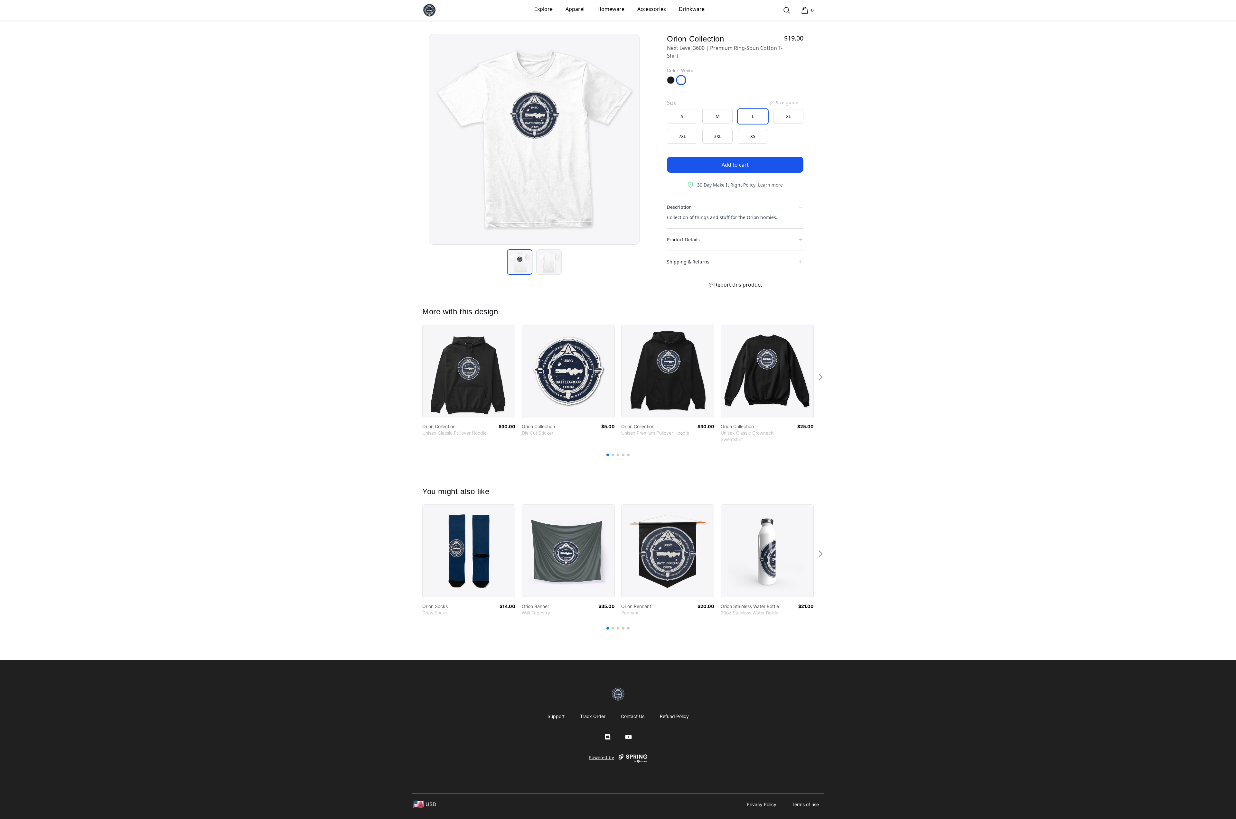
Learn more (770, 185)
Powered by (601, 757)
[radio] (682, 116)
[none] (783, 102)
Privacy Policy (761, 804)
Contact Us (632, 716)
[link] (469, 371)
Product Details (683, 239)
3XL (717, 136)
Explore (543, 9)
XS (752, 136)
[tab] (520, 262)
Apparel (575, 9)
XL (788, 116)
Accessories (651, 9)
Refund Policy (674, 716)
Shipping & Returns (688, 262)
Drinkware (692, 9)
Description (679, 207)
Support (556, 716)
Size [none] (672, 102)
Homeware (610, 9)
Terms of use (805, 804)
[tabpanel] (534, 139)
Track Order (592, 716)
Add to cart (735, 164)
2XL (682, 136)
